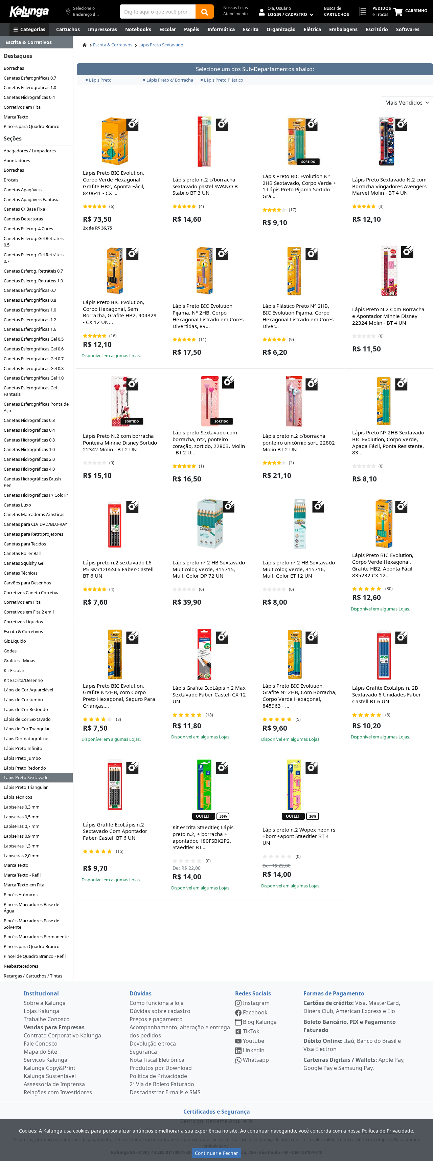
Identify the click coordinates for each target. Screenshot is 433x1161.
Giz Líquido (15, 641)
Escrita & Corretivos (23, 631)
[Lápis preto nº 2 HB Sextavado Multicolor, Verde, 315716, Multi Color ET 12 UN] (299, 523)
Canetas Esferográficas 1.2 (30, 320)
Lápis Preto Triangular (26, 787)
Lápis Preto (100, 80)
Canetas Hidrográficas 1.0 (29, 449)
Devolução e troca (153, 1043)
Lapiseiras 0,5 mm (22, 817)
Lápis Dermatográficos (26, 738)
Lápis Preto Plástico (223, 80)
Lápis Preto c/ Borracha (169, 80)
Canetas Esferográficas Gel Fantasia (30, 391)
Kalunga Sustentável (50, 1076)
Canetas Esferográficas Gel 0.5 (34, 339)
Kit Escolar (14, 670)
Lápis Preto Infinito (23, 748)
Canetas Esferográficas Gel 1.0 (34, 378)
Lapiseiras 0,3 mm (22, 807)
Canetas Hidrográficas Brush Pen (32, 482)
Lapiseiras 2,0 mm (22, 856)
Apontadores (17, 160)
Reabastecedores (21, 966)
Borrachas (14, 68)
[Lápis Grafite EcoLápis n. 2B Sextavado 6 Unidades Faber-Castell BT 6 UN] (389, 654)
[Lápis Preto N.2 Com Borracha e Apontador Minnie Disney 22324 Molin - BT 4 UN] (389, 270)
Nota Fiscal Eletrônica (157, 1059)
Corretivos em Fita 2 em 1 (29, 612)
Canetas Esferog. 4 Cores (28, 228)
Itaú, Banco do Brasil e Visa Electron (352, 1045)
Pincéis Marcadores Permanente (36, 936)
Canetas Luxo (17, 505)
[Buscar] (205, 11)
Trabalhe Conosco (47, 1019)
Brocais (11, 180)
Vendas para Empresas (54, 1027)
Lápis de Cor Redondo (26, 709)
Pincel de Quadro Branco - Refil (35, 956)
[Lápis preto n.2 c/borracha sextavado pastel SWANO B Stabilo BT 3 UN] (210, 141)
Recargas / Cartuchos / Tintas (33, 976)
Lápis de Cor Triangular (27, 729)
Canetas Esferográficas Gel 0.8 (34, 368)
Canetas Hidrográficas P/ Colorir (36, 495)
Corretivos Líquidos (23, 622)
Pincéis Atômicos (21, 894)
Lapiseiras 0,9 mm (22, 836)
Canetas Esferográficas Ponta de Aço (36, 407)
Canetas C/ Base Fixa (24, 209)
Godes (10, 651)
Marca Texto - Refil (22, 875)
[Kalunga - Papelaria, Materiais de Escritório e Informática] (29, 11)
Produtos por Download (161, 1068)
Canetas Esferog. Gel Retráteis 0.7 (34, 258)
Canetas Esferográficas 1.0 (30, 87)
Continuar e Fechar (216, 1153)
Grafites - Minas (19, 661)
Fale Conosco (41, 1043)
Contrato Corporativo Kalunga (62, 1035)
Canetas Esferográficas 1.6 (30, 329)
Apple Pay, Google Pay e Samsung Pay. (354, 1064)
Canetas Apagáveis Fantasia (32, 199)
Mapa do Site (40, 1051)
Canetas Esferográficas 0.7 (30, 78)
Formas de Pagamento (333, 993)
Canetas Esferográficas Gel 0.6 (34, 349)
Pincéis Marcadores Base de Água (31, 907)
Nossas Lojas (235, 7)
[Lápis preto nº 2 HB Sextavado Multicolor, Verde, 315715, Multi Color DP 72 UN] (210, 523)
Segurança (143, 1051)
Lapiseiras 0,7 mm (22, 826)
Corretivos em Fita (22, 107)
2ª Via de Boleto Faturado (162, 1084)
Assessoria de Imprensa (54, 1084)
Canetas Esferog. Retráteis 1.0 (33, 281)
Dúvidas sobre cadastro (160, 1011)
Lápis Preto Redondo (25, 768)
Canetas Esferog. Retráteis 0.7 (33, 271)
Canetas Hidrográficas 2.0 (29, 459)
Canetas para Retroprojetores (33, 534)
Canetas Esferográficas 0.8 (30, 300)
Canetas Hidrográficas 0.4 (29, 97)
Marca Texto (16, 117)
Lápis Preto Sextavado (26, 777)
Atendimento (235, 14)
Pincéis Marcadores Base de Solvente (31, 924)
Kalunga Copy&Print (49, 1068)
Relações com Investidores (58, 1092)
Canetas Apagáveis (23, 190)
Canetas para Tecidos (25, 544)
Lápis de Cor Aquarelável (28, 690)
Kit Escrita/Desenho (23, 680)
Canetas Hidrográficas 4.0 (29, 469)
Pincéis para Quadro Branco (32, 126)
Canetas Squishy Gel (24, 563)
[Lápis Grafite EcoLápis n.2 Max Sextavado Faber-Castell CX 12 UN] (210, 654)
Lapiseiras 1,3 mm (22, 846)
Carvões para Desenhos (27, 583)
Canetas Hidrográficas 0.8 (29, 440)
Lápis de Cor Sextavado (27, 719)
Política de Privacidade (158, 1076)
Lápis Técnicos (18, 797)
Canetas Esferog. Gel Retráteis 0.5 (34, 241)
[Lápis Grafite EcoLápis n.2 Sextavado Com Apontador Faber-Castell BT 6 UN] (120, 784)
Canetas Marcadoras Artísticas (34, 514)
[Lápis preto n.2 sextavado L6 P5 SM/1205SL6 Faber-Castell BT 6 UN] (120, 523)
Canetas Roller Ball (22, 553)
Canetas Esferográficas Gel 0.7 (34, 359)
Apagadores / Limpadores (30, 151)
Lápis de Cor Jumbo (23, 699)
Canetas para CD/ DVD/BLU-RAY (35, 524)
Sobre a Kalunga (45, 1003)
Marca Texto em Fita (24, 885)
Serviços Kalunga (45, 1059)
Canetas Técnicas (21, 573)
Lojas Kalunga (41, 1011)
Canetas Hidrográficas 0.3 (29, 420)
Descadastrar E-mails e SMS (165, 1092)
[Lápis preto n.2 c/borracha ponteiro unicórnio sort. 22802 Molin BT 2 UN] (299, 401)
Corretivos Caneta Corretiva (32, 592)
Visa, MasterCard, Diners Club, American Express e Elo (351, 1007)
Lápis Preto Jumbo (22, 758)
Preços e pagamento (156, 1019)
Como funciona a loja (157, 1003)
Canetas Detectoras (23, 219)
